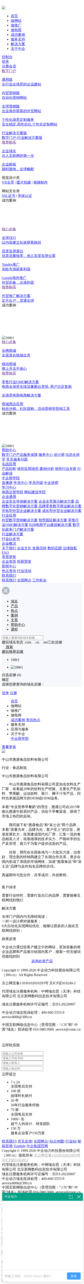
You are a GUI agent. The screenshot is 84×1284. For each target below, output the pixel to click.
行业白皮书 (11, 539)
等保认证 (25, 196)
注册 (13, 693)
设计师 (59, 455)
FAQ (5, 552)
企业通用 (9, 497)
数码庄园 (54, 548)
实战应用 (9, 464)
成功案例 (18, 34)
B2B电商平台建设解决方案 (50, 525)
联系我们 (9, 575)
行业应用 (9, 515)
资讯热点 (33, 720)
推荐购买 (9, 142)
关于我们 (9, 548)
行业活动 (24, 571)
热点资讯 (9, 571)
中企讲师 (51, 483)
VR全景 (8, 182)
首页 (14, 16)
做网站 (16, 20)
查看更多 (9, 747)
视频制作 (40, 182)
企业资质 (9, 561)
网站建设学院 (35, 492)
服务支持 (18, 39)
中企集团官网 (37, 1146)
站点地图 (57, 1141)
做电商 (16, 30)
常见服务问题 (17, 459)
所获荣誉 (24, 561)
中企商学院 (11, 478)
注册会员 (9, 66)
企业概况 (9, 543)
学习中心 (9, 487)
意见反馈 (25, 1141)
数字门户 (9, 71)
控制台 (7, 57)
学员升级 (36, 483)
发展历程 (39, 548)
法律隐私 (70, 548)
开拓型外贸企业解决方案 (21, 511)
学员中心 (20, 483)
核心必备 (9, 229)
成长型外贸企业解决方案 (62, 511)
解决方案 (18, 44)
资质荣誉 (9, 557)
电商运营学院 (12, 492)
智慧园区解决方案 (53, 520)
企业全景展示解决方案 (56, 501)
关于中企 (18, 49)
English (19, 1146)
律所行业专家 (65, 469)
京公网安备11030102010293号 (57, 1155)
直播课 (7, 483)
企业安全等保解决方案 (20, 501)
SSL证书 (8, 196)
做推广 (16, 25)
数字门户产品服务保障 (20, 455)
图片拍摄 (24, 182)
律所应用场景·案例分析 (35, 469)
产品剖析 (9, 469)
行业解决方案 (12, 534)
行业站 (70, 1141)
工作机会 (39, 580)
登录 (5, 61)
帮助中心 (9, 450)
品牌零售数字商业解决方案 (60, 506)
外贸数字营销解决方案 (20, 520)
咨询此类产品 (42, 961)
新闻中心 (9, 566)
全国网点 (24, 580)
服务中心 (46, 455)
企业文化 (24, 548)
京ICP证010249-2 (15, 1160)
